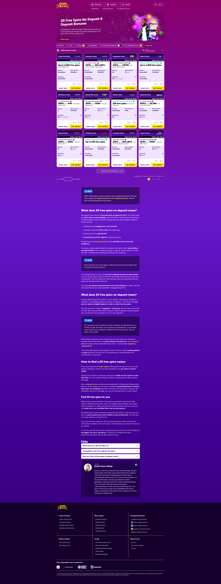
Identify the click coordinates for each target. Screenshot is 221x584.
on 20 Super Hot (69, 66)
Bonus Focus (92, 384)
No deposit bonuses (123, 8)
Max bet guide (99, 551)
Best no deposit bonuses (141, 522)
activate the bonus (99, 241)
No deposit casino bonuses (138, 519)
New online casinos (64, 545)
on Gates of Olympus (123, 104)
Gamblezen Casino (119, 56)
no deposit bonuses (120, 198)
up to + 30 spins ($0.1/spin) (96, 104)
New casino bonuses (65, 522)
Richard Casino (63, 133)
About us (133, 542)
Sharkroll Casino (145, 94)
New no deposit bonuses (141, 525)
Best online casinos (64, 542)
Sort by (147, 49)
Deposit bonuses (108, 8)
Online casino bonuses (65, 519)
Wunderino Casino (64, 94)
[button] (79, 84)
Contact (133, 548)
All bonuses (95, 8)
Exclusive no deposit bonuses (142, 529)
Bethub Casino (145, 56)
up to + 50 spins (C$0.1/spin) (122, 66)
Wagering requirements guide (103, 548)
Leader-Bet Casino (64, 56)
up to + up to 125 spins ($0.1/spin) (95, 66)
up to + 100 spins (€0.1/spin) (69, 104)
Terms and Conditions (137, 545)
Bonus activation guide (101, 545)
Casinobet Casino (91, 56)
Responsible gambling (101, 554)
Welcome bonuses (100, 525)
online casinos (103, 366)
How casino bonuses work (102, 542)
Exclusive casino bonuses (66, 525)
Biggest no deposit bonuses (139, 532)
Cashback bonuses (100, 531)
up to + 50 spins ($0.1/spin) (150, 104)
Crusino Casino (145, 133)
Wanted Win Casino (91, 94)
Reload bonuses (99, 528)
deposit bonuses (103, 198)
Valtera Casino (117, 94)
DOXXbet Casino (90, 133)
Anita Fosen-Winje (103, 466)
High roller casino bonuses (66, 528)
